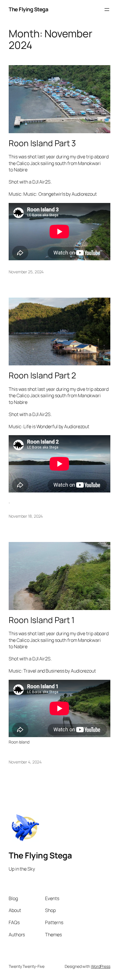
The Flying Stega (28, 9)
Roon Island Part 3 (42, 143)
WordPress (100, 966)
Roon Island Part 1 (42, 620)
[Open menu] (106, 9)
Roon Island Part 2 (42, 375)
